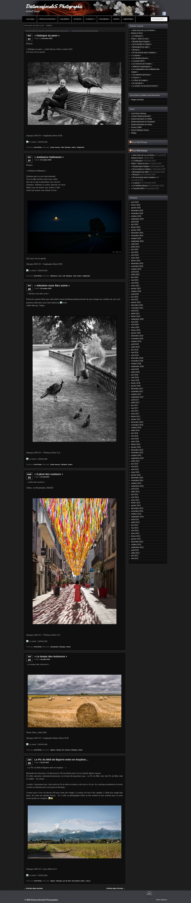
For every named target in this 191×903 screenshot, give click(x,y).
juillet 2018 (135, 372)
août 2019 (135, 344)
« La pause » (136, 55)
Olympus (68, 147)
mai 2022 (134, 299)
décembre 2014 (137, 478)
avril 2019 (135, 355)
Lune (60, 276)
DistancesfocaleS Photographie (53, 6)
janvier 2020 (136, 333)
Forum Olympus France (140, 130)
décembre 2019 (137, 336)
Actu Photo (38, 147)
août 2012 (135, 550)
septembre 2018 (137, 366)
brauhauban (54, 647)
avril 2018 (135, 377)
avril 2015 (135, 469)
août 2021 (135, 311)
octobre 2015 (136, 455)
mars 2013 (135, 533)
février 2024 (135, 260)
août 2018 (135, 369)
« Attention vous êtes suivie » (52, 285)
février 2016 (135, 444)
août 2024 (135, 244)
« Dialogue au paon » (47, 35)
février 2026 (135, 205)
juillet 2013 (135, 522)
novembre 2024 (137, 235)
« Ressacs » (136, 50)
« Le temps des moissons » (50, 656)
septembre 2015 (137, 458)
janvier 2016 (136, 447)
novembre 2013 (137, 511)
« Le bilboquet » (137, 36)
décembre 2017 (137, 389)
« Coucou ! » (136, 77)
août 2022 (135, 294)
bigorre (52, 750)
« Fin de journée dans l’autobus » (144, 52)
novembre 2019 (137, 338)
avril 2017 (135, 411)
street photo (76, 881)
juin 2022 (134, 297)
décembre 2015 (137, 450)
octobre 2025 (136, 216)
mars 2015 (135, 472)
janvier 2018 (136, 386)
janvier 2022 (136, 302)
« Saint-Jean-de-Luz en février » (143, 30)
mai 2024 (134, 252)
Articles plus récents (115, 888)
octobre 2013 (136, 514)
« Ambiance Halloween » (49, 157)
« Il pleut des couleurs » (48, 474)
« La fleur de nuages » (139, 80)
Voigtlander (80, 147)
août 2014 (135, 489)
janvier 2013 (136, 539)
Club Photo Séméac (138, 113)
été (63, 750)
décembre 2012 (137, 542)
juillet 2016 (135, 430)
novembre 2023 (137, 266)
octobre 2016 (136, 427)
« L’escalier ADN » (138, 61)
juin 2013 (134, 525)
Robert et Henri (137, 33)
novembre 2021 (137, 308)
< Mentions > (128, 19)
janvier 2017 (136, 419)
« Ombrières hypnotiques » (141, 66)
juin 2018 (134, 375)
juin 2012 (134, 555)
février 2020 (135, 330)
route (74, 276)
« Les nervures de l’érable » (141, 64)
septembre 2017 (137, 397)
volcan (88, 881)
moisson (67, 750)
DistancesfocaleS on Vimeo (141, 124)
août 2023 (135, 272)
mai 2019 (134, 352)
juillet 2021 (135, 313)
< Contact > (90, 19)
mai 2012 (134, 558)
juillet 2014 (135, 491)
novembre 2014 (137, 480)
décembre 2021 (137, 305)
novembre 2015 (137, 452)
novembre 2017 (137, 391)
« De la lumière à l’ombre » (141, 44)
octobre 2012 (136, 544)
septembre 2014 (137, 486)
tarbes (74, 147)
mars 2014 (135, 500)
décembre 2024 (137, 233)
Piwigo (133, 133)
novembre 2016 (137, 425)
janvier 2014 (136, 505)
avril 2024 (135, 255)
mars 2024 (135, 258)
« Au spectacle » (137, 83)
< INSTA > (116, 19)
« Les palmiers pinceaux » (141, 75)
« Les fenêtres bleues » (140, 58)
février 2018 (135, 383)
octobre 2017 (136, 394)
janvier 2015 (136, 475)
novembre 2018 (137, 361)
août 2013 (135, 519)
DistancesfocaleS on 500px (141, 119)
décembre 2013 (137, 508)
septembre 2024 (137, 241)
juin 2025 (134, 224)
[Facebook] (164, 13)
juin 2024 (134, 249)
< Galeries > (64, 19)
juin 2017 (134, 405)
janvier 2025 (136, 230)
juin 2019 (134, 350)
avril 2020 (135, 324)
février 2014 (135, 503)
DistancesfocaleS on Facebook (143, 122)
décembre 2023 (137, 263)
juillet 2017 (135, 402)
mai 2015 (134, 466)
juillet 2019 (135, 347)
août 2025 (135, 222)
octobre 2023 (136, 269)
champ (58, 750)
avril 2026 (135, 202)
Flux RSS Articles (139, 151)
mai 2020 (134, 322)
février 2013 (135, 536)
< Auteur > (77, 19)
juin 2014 (134, 494)
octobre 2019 (136, 341)
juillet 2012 (135, 553)
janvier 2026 (136, 208)
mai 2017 (134, 408)
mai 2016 (134, 436)
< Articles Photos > (47, 19)
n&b (62, 147)
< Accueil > (31, 19)
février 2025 (135, 227)
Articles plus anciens (33, 888)
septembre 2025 (137, 219)
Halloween (54, 276)
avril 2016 (135, 439)
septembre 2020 (137, 319)
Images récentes (137, 99)
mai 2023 (134, 280)
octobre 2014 (136, 483)
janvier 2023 (136, 288)
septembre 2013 (137, 517)
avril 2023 (135, 283)
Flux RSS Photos (139, 142)
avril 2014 (135, 497)
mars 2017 (135, 414)
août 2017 (135, 400)
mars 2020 (135, 327)
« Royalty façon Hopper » (140, 41)
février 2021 (135, 316)
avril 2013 (135, 530)
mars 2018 (135, 380)
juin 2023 (134, 277)
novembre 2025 (137, 213)
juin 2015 (134, 464)
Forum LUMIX (136, 127)
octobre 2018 (136, 363)
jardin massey (55, 147)
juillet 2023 (135, 274)
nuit (64, 276)
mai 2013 (134, 528)
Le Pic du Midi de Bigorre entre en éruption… (61, 759)
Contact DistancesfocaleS (141, 116)
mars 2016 (135, 441)
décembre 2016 (137, 422)
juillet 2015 (135, 461)
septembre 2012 (137, 547)
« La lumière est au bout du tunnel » (144, 86)
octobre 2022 (136, 291)
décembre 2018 (137, 358)
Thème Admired (161, 899)
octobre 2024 (136, 238)
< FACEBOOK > (104, 19)
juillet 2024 (135, 247)
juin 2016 (134, 433)
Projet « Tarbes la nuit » (140, 39)
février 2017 (135, 416)
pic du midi (67, 881)
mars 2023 (135, 286)
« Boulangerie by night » (140, 47)
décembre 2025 (137, 210)
